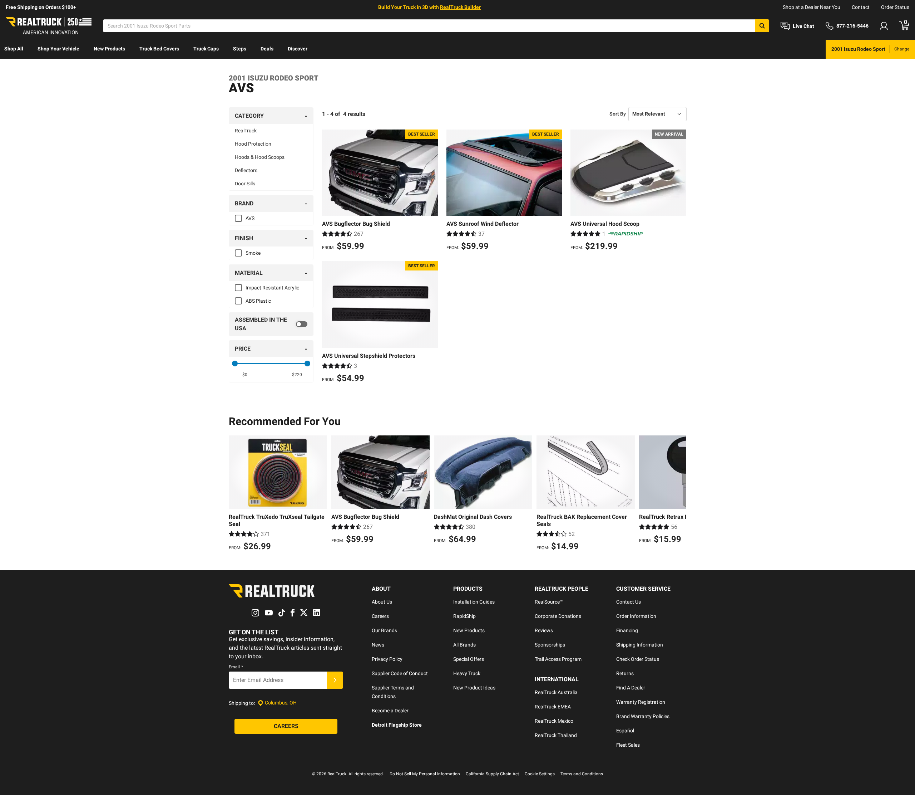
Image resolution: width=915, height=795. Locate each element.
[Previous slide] (236, 494)
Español (625, 730)
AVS (250, 218)
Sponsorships (550, 645)
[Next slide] (679, 494)
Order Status (895, 7)
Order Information (636, 616)
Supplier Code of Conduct (400, 673)
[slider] (235, 363)
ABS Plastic (258, 301)
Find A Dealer (630, 688)
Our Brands (384, 630)
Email (236, 666)
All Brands (464, 645)
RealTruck (246, 130)
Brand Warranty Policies (642, 716)
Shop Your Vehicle (58, 49)
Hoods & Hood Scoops (260, 157)
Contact (861, 7)
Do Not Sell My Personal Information (425, 773)
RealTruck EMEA (553, 706)
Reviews (544, 630)
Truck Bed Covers (159, 49)
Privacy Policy (387, 659)
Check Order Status (637, 659)
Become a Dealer (390, 710)
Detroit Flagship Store (397, 725)
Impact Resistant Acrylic (272, 288)
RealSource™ (549, 602)
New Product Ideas (474, 688)
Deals (267, 49)
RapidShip (464, 616)
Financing (627, 630)
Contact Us (628, 602)
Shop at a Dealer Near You (811, 7)
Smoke (253, 253)
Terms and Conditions (581, 773)
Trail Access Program (558, 659)
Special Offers (468, 659)
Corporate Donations (558, 616)
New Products (109, 49)
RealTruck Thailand (556, 735)
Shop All (13, 49)
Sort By (617, 114)
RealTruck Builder (460, 7)
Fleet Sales (628, 745)
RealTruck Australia (556, 692)
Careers (380, 616)
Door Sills (245, 183)
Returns (625, 673)
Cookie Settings (540, 773)
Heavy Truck (466, 673)
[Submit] (335, 680)
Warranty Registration (640, 702)
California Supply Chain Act (492, 773)
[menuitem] (14, 49)
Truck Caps (206, 49)
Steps (239, 49)
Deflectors (246, 170)
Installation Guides (474, 602)
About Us (382, 602)
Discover (297, 49)
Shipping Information (639, 645)
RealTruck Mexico (554, 721)
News (378, 645)
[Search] (762, 25)
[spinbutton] (245, 374)
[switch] (271, 324)
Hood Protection (253, 144)
